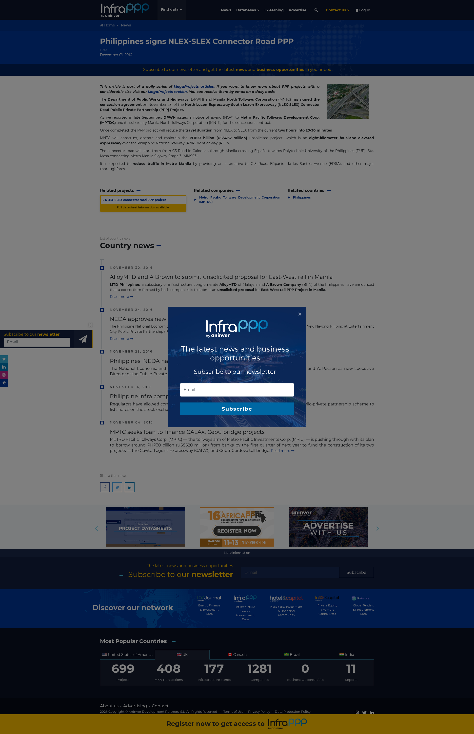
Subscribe (237, 409)
